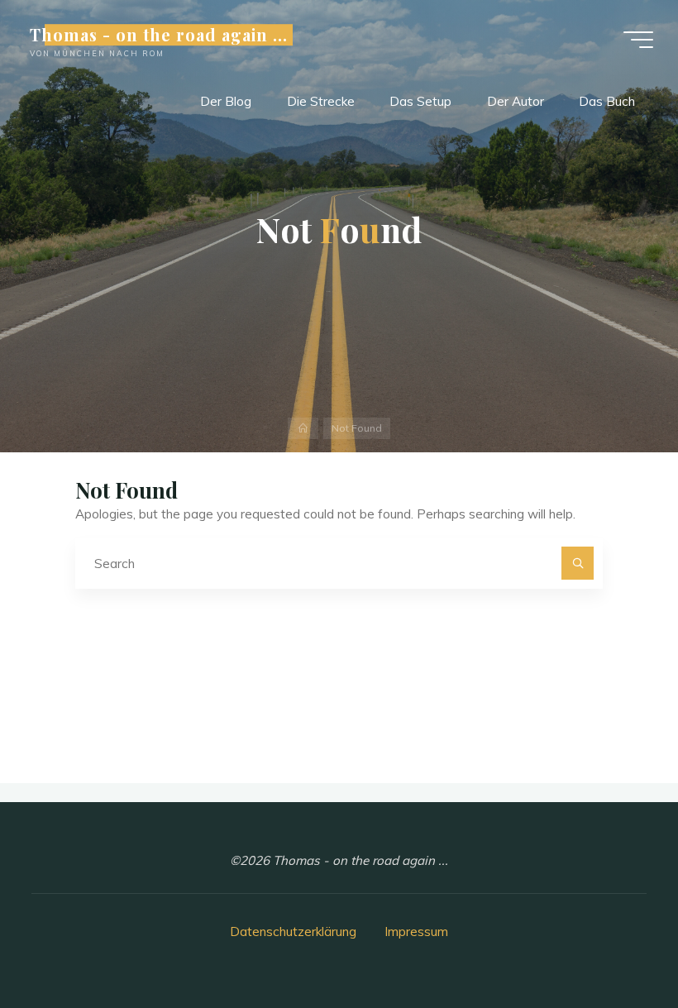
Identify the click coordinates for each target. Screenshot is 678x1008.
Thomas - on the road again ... (159, 34)
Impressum (416, 931)
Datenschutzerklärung (293, 931)
